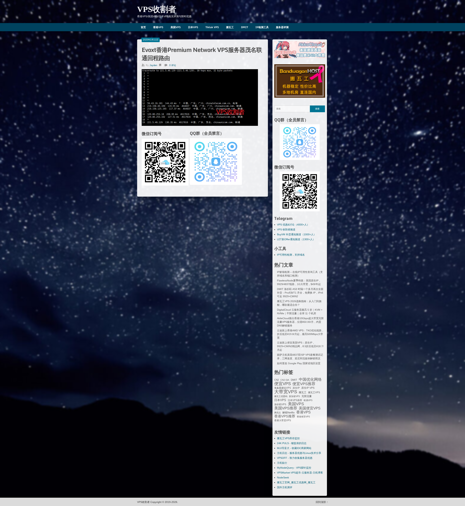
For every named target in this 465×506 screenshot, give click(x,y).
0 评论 (172, 65)
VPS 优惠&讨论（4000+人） (293, 224)
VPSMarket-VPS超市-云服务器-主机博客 (300, 472)
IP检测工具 (262, 27)
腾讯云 (277, 412)
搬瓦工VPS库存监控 (288, 438)
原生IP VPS (307, 387)
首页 (143, 27)
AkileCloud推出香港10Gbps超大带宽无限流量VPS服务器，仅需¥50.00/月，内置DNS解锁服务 (300, 322)
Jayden (153, 65)
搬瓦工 (230, 27)
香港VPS (158, 27)
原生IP (296, 388)
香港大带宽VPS (282, 420)
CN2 (276, 380)
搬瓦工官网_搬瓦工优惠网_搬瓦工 (296, 482)
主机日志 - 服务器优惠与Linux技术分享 (299, 453)
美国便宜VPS (309, 408)
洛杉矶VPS (280, 404)
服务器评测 (282, 27)
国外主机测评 (284, 487)
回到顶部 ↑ (322, 502)
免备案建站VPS (282, 388)
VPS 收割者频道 (286, 229)
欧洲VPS (308, 400)
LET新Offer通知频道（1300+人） (296, 239)
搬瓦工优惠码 (280, 396)
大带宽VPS (285, 391)
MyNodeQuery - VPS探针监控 (294, 467)
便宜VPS (282, 383)
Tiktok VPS (212, 27)
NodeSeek (283, 477)
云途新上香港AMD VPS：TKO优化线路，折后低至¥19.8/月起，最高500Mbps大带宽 (300, 334)
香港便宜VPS (303, 416)
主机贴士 (282, 462)
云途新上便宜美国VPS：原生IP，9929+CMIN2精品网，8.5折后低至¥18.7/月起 (300, 346)
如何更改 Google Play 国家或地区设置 (298, 363)
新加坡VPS (294, 396)
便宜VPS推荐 (303, 384)
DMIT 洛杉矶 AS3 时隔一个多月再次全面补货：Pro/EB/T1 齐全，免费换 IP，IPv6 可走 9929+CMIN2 (300, 293)
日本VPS (193, 27)
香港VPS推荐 (284, 416)
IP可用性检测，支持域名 (291, 254)
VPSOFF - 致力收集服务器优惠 (294, 457)
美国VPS (176, 27)
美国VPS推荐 (285, 408)
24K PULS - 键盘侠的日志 (291, 443)
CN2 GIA (284, 380)
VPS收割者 (156, 9)
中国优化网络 (310, 379)
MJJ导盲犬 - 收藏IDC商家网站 (294, 448)
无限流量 (307, 396)
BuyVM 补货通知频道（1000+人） (296, 234)
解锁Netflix (288, 412)
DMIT (244, 27)
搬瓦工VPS (314, 392)
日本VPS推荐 (295, 400)
